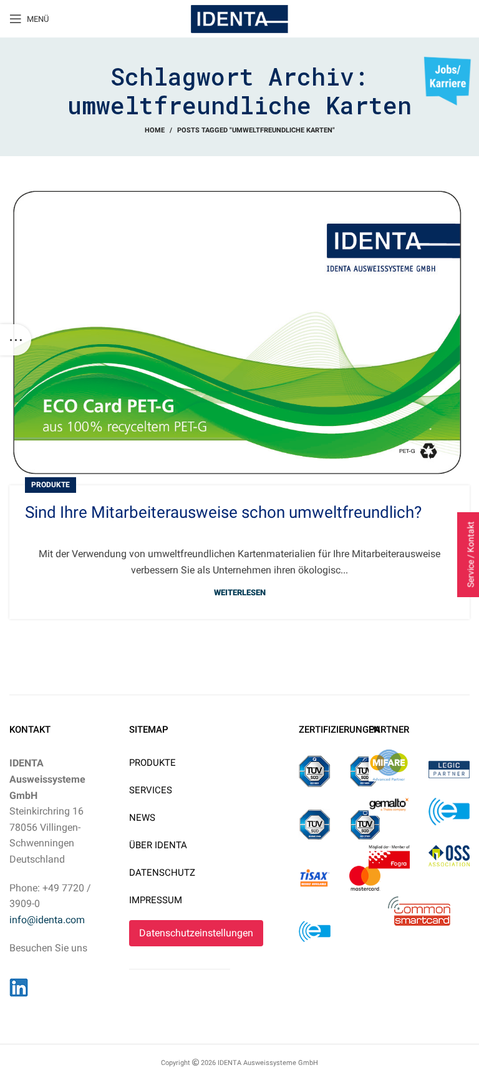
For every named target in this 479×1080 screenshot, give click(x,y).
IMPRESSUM (155, 900)
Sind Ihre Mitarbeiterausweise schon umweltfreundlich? (223, 512)
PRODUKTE (152, 762)
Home (155, 130)
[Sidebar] (15, 339)
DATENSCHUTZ (162, 872)
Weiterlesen (240, 592)
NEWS (142, 817)
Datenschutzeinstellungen (196, 933)
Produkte (50, 484)
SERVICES (150, 790)
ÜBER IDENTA (158, 845)
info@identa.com (47, 920)
